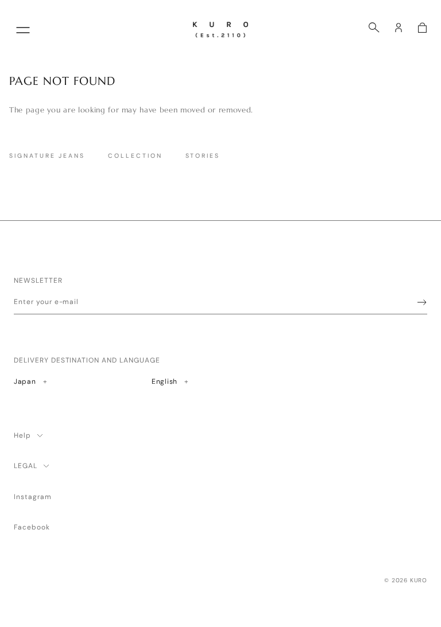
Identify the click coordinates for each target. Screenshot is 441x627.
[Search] (374, 27)
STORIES (202, 155)
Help (22, 435)
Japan (41, 381)
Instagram (33, 496)
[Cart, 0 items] (422, 27)
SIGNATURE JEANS (47, 155)
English (169, 381)
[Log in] (398, 27)
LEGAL (25, 465)
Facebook (32, 527)
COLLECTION (135, 155)
